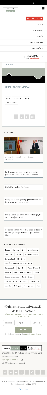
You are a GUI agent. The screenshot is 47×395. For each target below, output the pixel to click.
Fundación (36, 49)
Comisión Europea (11, 281)
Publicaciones (36, 43)
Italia (38, 286)
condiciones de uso (33, 334)
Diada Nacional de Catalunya (17, 187)
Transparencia (29, 286)
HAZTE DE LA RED (34, 18)
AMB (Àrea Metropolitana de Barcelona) (18, 263)
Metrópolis (18, 286)
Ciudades (15, 250)
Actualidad (38, 31)
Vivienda (8, 272)
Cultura (36, 272)
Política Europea (11, 103)
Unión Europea (33, 250)
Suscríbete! (23, 330)
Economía (23, 281)
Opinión (40, 37)
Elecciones (17, 98)
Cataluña (19, 254)
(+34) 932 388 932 (10, 360)
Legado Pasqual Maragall (22, 272)
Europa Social (34, 281)
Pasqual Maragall (34, 268)
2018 (8, 98)
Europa (26, 98)
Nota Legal (23, 389)
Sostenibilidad (10, 259)
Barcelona (21, 268)
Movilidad (8, 286)
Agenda (39, 25)
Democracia (9, 254)
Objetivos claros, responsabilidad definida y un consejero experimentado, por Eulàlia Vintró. (23, 232)
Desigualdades (10, 268)
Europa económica (31, 254)
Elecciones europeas (12, 277)
